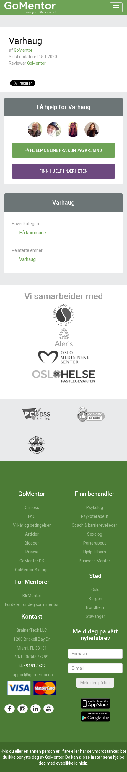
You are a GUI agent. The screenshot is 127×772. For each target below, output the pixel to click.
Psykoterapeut (94, 516)
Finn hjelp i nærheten (63, 171)
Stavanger (95, 616)
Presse (31, 552)
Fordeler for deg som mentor (32, 604)
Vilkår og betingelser (32, 525)
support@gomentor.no (32, 674)
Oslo (95, 589)
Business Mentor (94, 560)
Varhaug (27, 259)
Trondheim (95, 607)
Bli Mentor (31, 595)
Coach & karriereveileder (94, 525)
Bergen (95, 598)
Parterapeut (94, 543)
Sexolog (94, 534)
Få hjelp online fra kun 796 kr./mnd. (64, 150)
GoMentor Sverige (32, 569)
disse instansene (95, 757)
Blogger (32, 543)
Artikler (32, 534)
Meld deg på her (95, 682)
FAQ (32, 516)
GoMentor (23, 50)
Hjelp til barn (94, 552)
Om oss (32, 507)
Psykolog (94, 507)
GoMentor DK (31, 560)
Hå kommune (32, 232)
